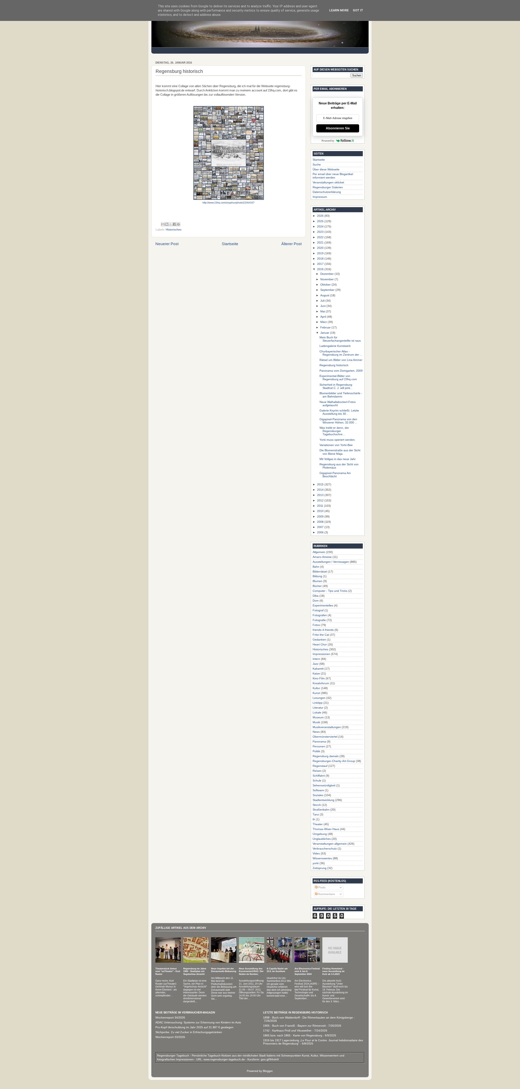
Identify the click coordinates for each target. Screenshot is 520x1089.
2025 (320, 221)
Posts (321, 887)
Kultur (316, 688)
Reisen (317, 770)
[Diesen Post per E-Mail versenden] (163, 224)
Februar (326, 327)
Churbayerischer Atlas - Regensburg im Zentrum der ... (341, 353)
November (327, 279)
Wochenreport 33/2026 (170, 1037)
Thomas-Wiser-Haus (326, 829)
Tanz (316, 814)
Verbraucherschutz (325, 848)
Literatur (318, 707)
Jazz (315, 663)
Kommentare (326, 894)
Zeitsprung (319, 868)
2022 (320, 237)
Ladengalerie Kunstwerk (335, 345)
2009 (320, 516)
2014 (320, 489)
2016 (320, 269)
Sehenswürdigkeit (324, 785)
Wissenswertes (322, 858)
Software (318, 790)
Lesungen (319, 697)
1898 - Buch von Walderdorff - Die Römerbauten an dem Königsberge (308, 1017)
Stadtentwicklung (323, 800)
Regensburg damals (326, 756)
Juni (323, 305)
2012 (320, 500)
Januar (325, 332)
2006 (320, 532)
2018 (320, 258)
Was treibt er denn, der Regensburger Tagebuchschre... (334, 431)
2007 (320, 527)
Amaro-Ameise (322, 557)
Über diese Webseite (326, 169)
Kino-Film (319, 678)
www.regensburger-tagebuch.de (225, 1059)
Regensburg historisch (334, 365)
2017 (320, 263)
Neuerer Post (167, 244)
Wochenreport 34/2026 (170, 1017)
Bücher (317, 586)
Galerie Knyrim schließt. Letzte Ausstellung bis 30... (339, 412)
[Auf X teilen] (171, 224)
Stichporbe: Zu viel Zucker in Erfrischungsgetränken (188, 1032)
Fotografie (319, 620)
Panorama (319, 741)
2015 (320, 484)
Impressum (320, 196)
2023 (320, 231)
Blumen (317, 581)
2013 (320, 495)
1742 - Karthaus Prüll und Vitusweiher (287, 1030)
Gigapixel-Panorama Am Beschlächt (335, 475)
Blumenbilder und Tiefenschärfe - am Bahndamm (341, 395)
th (314, 819)
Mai (323, 311)
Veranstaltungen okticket (328, 182)
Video (316, 853)
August (325, 295)
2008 (320, 521)
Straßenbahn (321, 809)
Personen (319, 746)
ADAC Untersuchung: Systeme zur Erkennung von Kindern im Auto (198, 1022)
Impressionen (321, 654)
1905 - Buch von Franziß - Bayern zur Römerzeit (294, 1025)
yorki (316, 863)
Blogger (268, 1071)
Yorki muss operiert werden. (337, 439)
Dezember (327, 273)
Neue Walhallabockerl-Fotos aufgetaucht (338, 404)
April (323, 316)
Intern (316, 658)
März (324, 322)
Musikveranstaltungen (327, 727)
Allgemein (319, 552)
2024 (320, 226)
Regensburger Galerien (328, 187)
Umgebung (320, 834)
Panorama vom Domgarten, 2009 (341, 370)
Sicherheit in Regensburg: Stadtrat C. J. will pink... (336, 386)
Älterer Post (291, 244)
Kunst (316, 693)
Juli (322, 300)
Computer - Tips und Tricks (330, 590)
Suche (317, 164)
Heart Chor (320, 644)
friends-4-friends (323, 629)
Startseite (230, 244)
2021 (320, 242)
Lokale (317, 712)
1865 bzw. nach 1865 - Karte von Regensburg (292, 1035)
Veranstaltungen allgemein (330, 843)
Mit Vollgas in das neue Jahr (338, 459)
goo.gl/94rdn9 (269, 1059)
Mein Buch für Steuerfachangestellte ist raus (340, 339)
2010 (320, 511)
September (327, 289)
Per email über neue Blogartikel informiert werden (333, 176)
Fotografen (320, 615)
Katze (316, 673)
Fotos (316, 625)
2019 (320, 253)
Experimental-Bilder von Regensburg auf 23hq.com (338, 378)
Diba (315, 595)
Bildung (317, 576)
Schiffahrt (319, 775)
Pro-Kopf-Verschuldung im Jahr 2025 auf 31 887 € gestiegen (194, 1027)
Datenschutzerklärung (327, 192)
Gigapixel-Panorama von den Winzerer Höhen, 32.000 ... (338, 421)
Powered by (328, 140)
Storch (317, 804)
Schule (317, 780)
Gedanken (319, 639)
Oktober (326, 284)
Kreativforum (321, 683)
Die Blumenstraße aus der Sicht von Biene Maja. (340, 452)
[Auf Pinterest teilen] (178, 224)
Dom (316, 600)
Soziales (318, 795)
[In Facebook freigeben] (174, 224)
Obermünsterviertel (325, 736)
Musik (316, 722)
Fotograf (318, 610)
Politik (316, 751)
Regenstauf (320, 765)
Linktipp (318, 702)
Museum (318, 717)
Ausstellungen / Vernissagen (331, 561)
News (316, 731)
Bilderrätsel (320, 571)
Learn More (339, 10)
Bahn (316, 566)
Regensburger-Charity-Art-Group (334, 761)
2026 (320, 215)
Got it (358, 10)
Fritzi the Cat (321, 634)
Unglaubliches (322, 838)
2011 (320, 505)
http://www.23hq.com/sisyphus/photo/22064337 (229, 202)
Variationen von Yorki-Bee (336, 445)
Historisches (173, 229)
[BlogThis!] (167, 224)
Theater (318, 824)
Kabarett (318, 668)
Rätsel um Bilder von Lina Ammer (341, 360)
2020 (320, 247)
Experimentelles (323, 605)
